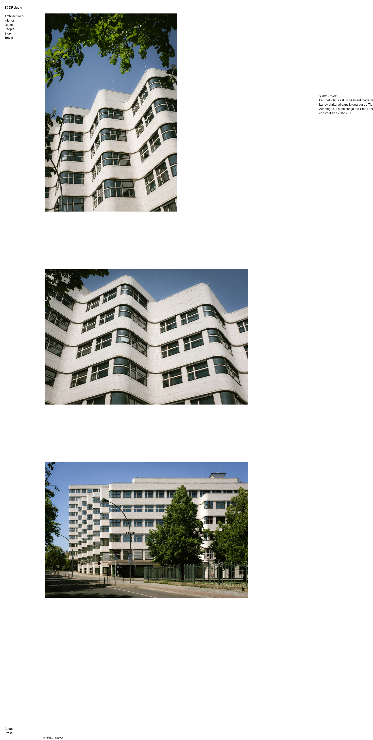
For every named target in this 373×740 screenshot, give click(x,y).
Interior (9, 20)
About (9, 728)
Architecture (13, 16)
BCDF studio (13, 7)
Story (8, 33)
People (9, 29)
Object (9, 24)
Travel (9, 37)
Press (8, 733)
